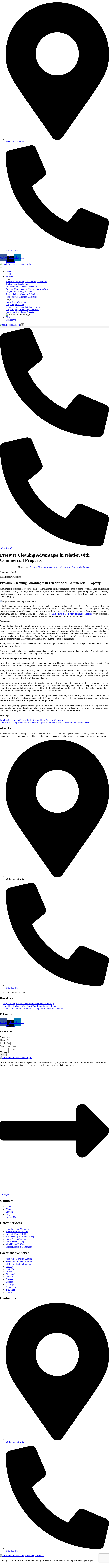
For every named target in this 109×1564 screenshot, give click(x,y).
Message (4, 1052)
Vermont (9, 1276)
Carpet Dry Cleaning (15, 1241)
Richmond (10, 1274)
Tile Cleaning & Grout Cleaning (20, 1236)
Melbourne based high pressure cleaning (72, 614)
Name (3, 1037)
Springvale (10, 1289)
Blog (8, 317)
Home (8, 271)
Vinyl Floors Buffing (15, 1244)
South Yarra (11, 1269)
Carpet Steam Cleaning (16, 1239)
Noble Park (11, 1287)
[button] (54, 327)
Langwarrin (11, 1292)
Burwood (10, 1271)
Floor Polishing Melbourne (18, 1229)
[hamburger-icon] (1, 267)
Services (9, 276)
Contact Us (11, 320)
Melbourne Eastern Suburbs (18, 1264)
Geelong (9, 1266)
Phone (3, 1040)
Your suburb (6, 1046)
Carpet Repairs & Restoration (19, 1247)
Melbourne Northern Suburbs (19, 1259)
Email (3, 1043)
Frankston (10, 1279)
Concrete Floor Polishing (17, 1234)
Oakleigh (10, 1284)
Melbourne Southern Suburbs (19, 1261)
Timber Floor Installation (17, 1231)
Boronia (9, 1282)
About (8, 274)
